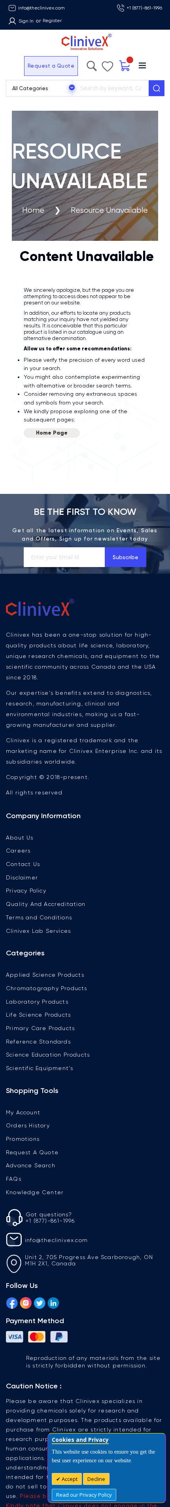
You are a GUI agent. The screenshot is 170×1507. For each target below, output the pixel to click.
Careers (18, 850)
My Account (23, 1112)
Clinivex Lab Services (38, 931)
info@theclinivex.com (41, 8)
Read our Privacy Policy (84, 1494)
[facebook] (12, 1302)
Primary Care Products (40, 1028)
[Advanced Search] (113, 64)
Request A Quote (32, 1152)
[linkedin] (53, 1302)
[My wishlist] (126, 64)
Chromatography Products (46, 988)
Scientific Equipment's (39, 1068)
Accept (68, 1478)
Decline (96, 1478)
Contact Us (23, 864)
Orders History (28, 1125)
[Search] (156, 88)
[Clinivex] (85, 42)
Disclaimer (22, 877)
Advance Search (30, 1165)
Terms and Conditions (39, 917)
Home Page (52, 432)
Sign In (26, 21)
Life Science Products (38, 1015)
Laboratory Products (37, 1001)
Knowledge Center (35, 1192)
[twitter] (39, 1302)
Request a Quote (29, 66)
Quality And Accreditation (45, 904)
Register (52, 20)
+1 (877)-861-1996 (144, 8)
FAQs (13, 1179)
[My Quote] (143, 65)
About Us (20, 837)
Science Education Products (48, 1054)
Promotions (23, 1139)
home (33, 210)
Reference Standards (38, 1041)
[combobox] (110, 88)
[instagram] (26, 1302)
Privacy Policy (26, 890)
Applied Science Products (45, 975)
